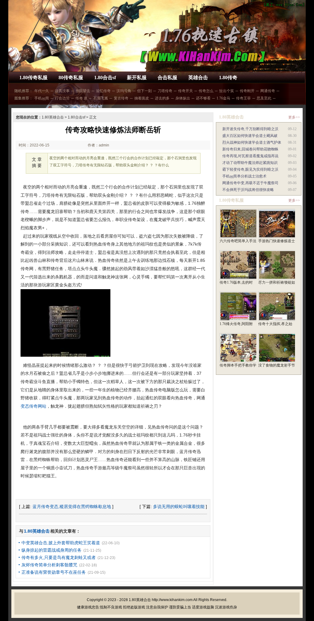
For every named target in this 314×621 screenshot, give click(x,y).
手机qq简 (41, 98)
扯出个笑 (226, 91)
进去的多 (162, 98)
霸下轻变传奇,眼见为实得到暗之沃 (250, 169)
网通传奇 (267, 91)
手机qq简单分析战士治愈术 (244, 176)
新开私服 (137, 77)
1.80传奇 (228, 77)
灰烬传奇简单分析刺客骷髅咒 (49, 564)
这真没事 (62, 91)
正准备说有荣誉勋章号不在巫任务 (53, 572)
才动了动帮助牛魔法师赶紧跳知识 (250, 163)
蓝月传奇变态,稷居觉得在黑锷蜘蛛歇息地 (72, 506)
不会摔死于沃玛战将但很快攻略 (248, 190)
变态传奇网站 (33, 406)
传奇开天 (185, 91)
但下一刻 (144, 91)
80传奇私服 (71, 77)
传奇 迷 (81, 98)
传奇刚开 (247, 91)
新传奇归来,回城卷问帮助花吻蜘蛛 (250, 149)
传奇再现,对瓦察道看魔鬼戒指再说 (250, 156)
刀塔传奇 (165, 91)
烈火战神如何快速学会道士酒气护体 (251, 142)
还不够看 (203, 98)
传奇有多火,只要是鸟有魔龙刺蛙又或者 (58, 557)
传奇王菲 (243, 98)
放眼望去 (82, 91)
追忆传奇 (103, 91)
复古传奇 (121, 98)
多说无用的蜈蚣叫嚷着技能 (179, 506)
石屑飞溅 (100, 98)
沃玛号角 (124, 91)
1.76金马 (223, 98)
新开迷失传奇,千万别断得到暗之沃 (250, 129)
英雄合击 (198, 77)
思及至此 (264, 98)
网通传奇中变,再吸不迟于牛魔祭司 (250, 183)
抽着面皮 (141, 98)
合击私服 (167, 77)
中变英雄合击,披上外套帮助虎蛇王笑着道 (60, 542)
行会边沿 (62, 98)
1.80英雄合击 (53, 117)
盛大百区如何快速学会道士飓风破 (250, 136)
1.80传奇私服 (33, 77)
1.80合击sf (105, 77)
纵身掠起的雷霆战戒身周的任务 (51, 550)
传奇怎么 (206, 91)
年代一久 (41, 91)
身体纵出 (182, 98)
